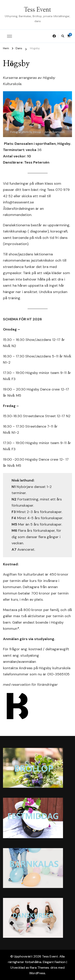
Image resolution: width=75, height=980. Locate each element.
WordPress (37, 973)
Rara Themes (39, 967)
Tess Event (37, 10)
